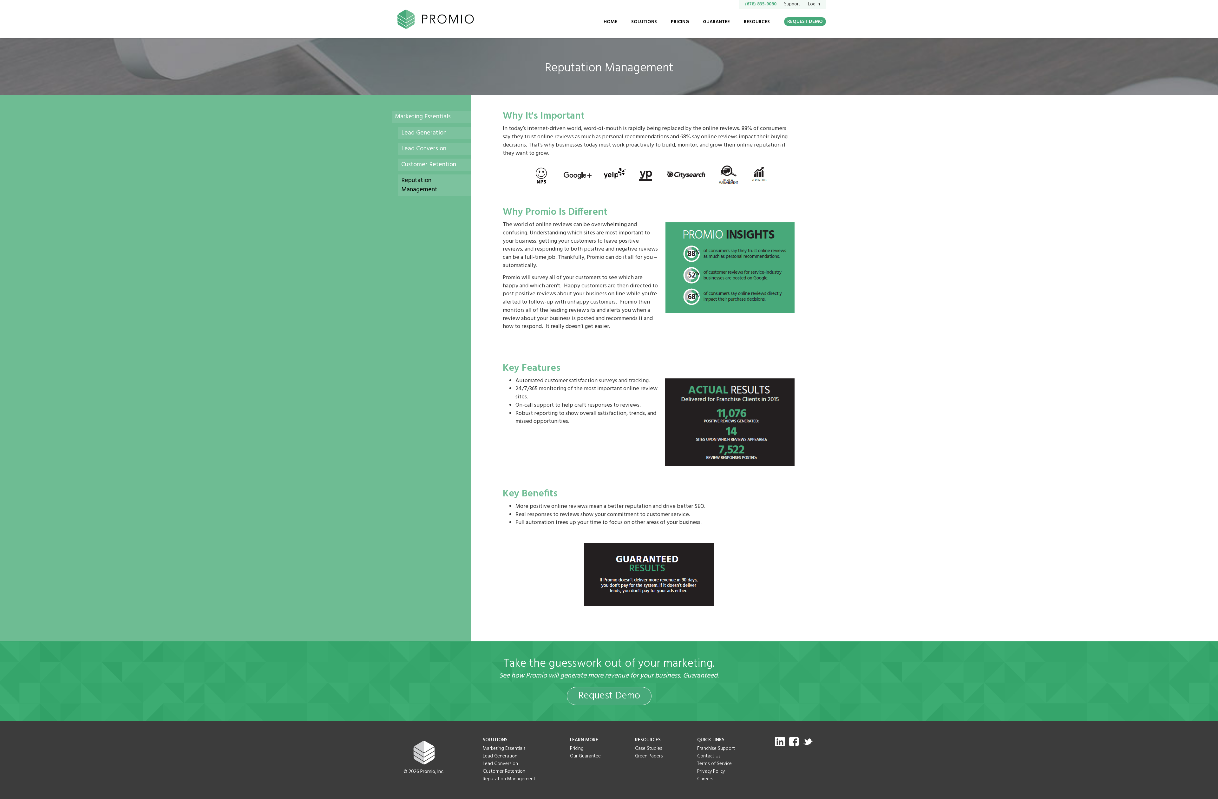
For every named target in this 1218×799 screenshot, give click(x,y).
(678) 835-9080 (760, 4)
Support (792, 4)
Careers (705, 779)
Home (610, 22)
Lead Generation (424, 133)
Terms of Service (714, 764)
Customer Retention (428, 165)
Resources (757, 22)
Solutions (644, 22)
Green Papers (649, 756)
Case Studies (648, 748)
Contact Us (709, 756)
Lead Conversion (423, 149)
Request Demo (805, 21)
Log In (814, 4)
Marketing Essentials (423, 117)
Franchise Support (716, 748)
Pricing (680, 22)
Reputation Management (419, 184)
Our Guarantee (585, 756)
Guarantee (716, 22)
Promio (438, 19)
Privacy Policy (711, 771)
